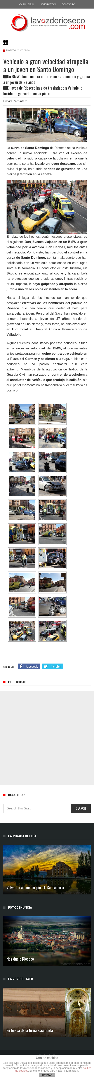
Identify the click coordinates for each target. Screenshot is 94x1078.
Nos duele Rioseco (20, 959)
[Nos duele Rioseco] (47, 941)
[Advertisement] (47, 738)
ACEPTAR (47, 1075)
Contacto (68, 4)
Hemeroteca (48, 4)
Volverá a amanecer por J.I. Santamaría (35, 887)
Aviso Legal (26, 4)
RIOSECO (11, 50)
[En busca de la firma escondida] (47, 1012)
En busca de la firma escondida (30, 1030)
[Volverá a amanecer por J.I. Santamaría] (47, 869)
